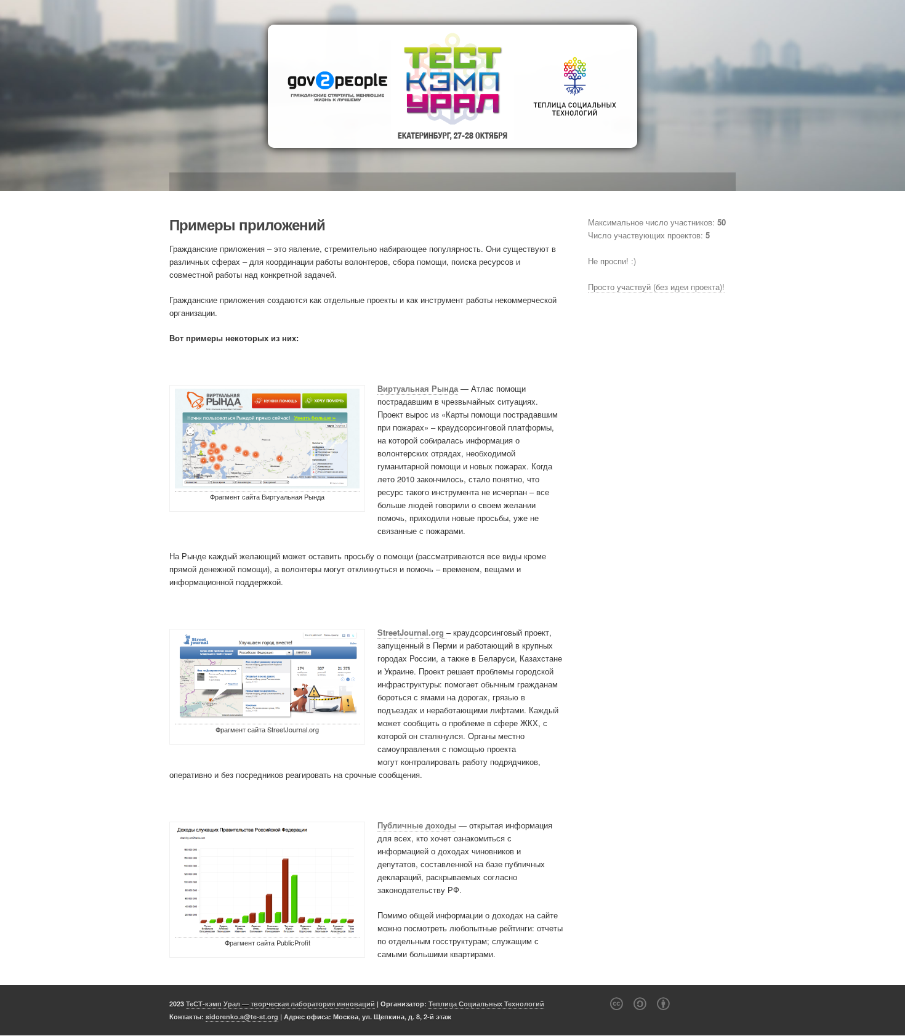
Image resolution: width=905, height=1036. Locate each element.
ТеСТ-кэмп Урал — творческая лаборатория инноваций (280, 1003)
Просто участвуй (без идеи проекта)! (656, 287)
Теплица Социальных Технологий (486, 1003)
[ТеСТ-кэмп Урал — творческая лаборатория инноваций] (452, 86)
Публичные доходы (416, 825)
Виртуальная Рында (417, 388)
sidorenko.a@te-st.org (242, 1016)
